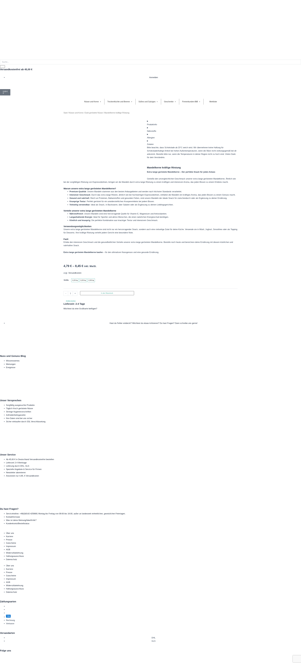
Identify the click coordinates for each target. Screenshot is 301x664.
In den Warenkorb (107, 293)
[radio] (75, 280)
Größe (66, 280)
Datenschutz (11, 559)
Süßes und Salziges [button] (147, 102)
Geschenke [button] (169, 102)
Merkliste (213, 102)
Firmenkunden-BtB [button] (190, 102)
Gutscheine (11, 543)
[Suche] (2, 66)
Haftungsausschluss (15, 556)
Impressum (11, 546)
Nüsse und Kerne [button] (91, 102)
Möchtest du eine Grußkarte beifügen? (80, 309)
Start (65, 113)
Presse (9, 540)
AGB (8, 549)
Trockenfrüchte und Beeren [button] (118, 102)
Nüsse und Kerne (76, 113)
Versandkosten (74, 273)
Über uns (10, 533)
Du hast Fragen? (9, 509)
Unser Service (8, 454)
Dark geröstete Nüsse (94, 113)
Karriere (9, 536)
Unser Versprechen (10, 400)
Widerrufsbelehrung (14, 553)
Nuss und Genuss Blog (13, 356)
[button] (69, 301)
